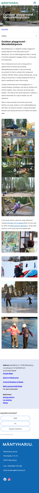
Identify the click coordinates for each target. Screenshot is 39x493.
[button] (15, 418)
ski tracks (10, 223)
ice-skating (20, 223)
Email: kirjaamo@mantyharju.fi (14, 470)
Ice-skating (7, 400)
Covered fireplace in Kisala (13, 382)
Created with (6, 434)
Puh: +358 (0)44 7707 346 (13, 466)
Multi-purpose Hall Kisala (18, 226)
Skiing (5, 403)
